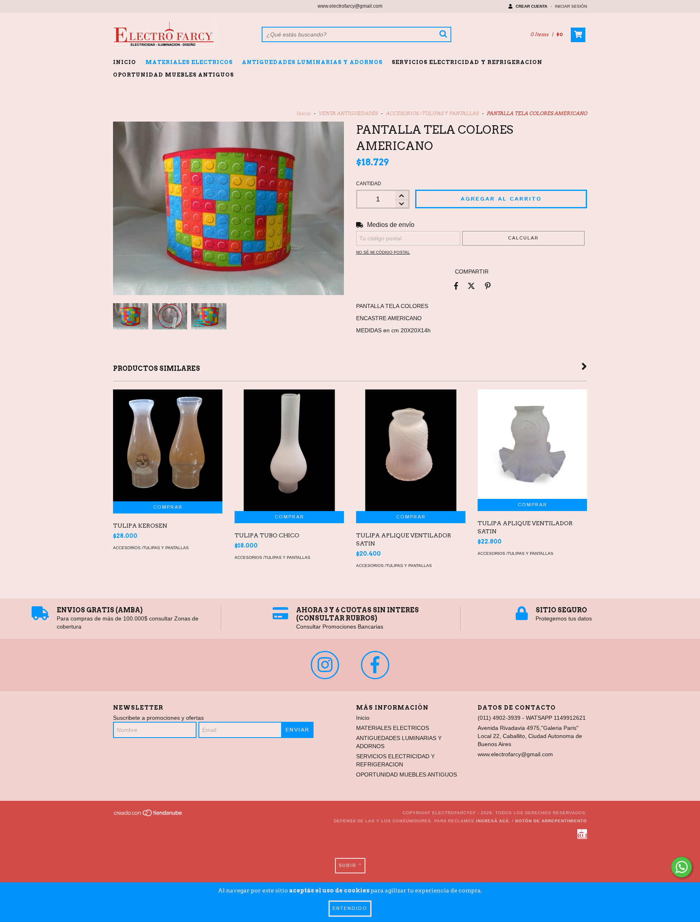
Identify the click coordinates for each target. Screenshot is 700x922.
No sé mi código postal (383, 252)
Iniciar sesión (571, 6)
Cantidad (368, 183)
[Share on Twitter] (471, 286)
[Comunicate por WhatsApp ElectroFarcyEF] (681, 867)
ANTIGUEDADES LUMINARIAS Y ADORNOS (312, 62)
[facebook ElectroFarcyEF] (375, 665)
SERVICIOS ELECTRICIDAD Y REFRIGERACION (467, 62)
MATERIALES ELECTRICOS (189, 62)
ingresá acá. (493, 821)
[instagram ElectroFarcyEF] (325, 665)
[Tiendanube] (148, 815)
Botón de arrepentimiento (551, 821)
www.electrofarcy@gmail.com (350, 6)
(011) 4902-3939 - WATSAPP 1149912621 (532, 717)
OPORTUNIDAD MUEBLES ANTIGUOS (173, 75)
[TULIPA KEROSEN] (167, 445)
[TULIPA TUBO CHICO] (289, 462)
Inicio (124, 62)
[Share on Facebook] (456, 286)
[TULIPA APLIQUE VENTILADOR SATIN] (410, 462)
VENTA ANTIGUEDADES (348, 113)
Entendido (350, 908)
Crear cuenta (531, 6)
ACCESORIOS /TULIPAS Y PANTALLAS (432, 113)
